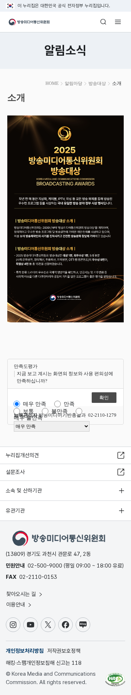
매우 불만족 (28, 418)
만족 (69, 404)
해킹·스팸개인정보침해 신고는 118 (44, 663)
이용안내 (16, 604)
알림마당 (73, 83)
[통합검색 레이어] (103, 22)
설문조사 (15, 472)
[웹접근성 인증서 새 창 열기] (115, 677)
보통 (28, 411)
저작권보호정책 (63, 651)
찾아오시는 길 (21, 594)
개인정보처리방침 (25, 651)
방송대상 (97, 83)
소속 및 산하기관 (24, 490)
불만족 (59, 411)
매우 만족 (34, 404)
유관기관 (15, 510)
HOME (52, 83)
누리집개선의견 (22, 455)
